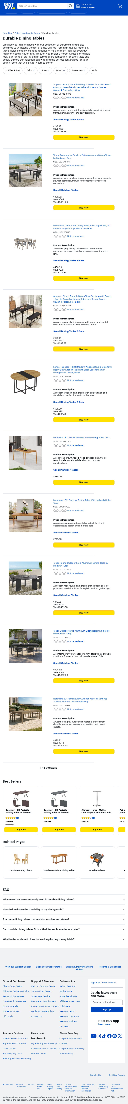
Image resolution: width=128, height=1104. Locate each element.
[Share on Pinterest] (114, 1036)
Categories (77, 70)
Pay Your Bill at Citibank (14, 1043)
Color (29, 70)
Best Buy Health (67, 1011)
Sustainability (66, 1053)
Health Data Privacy (59, 1086)
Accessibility (8, 1084)
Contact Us (36, 1016)
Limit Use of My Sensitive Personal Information (87, 1087)
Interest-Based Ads (40, 1086)
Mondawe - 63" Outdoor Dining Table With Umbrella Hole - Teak (82, 501)
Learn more (104, 1024)
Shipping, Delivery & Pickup (16, 991)
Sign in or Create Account (103, 982)
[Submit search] (70, 6)
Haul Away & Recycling (42, 1011)
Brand (59, 70)
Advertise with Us (68, 996)
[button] (85, 6)
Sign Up (107, 1009)
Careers (63, 1043)
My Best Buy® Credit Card (15, 1038)
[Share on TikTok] (104, 1036)
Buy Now (83, 137)
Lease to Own (9, 1048)
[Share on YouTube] (93, 1036)
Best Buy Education (69, 1016)
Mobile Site (95, 1075)
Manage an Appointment (43, 1001)
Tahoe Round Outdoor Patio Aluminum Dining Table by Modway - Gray (80, 564)
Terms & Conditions (21, 1085)
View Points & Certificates (43, 1048)
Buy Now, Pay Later (12, 1053)
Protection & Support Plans (44, 1006)
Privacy (31, 1084)
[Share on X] (120, 1036)
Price (44, 70)
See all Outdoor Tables (65, 190)
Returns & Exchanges (13, 996)
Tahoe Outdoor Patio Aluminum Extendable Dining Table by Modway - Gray (81, 632)
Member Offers (38, 1053)
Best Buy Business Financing (17, 1058)
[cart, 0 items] (120, 6)
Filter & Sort (14, 70)
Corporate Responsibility (72, 1048)
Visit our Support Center (43, 986)
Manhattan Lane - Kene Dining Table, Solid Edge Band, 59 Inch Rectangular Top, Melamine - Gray (81, 227)
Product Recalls (10, 1006)
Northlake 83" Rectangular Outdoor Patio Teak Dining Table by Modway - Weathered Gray (80, 700)
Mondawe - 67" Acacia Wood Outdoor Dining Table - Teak (81, 437)
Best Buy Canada (116, 1075)
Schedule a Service (40, 996)
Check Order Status (12, 986)
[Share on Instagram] (98, 1036)
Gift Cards (8, 1016)
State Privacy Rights (50, 1086)
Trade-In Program (11, 1011)
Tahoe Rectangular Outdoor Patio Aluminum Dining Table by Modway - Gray (81, 156)
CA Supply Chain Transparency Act (117, 1087)
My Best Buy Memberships (44, 1043)
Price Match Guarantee (14, 1001)
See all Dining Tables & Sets (68, 119)
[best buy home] (9, 6)
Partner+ (64, 1026)
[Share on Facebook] (109, 1036)
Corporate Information (71, 1038)
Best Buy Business (68, 1021)
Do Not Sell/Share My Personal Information (71, 1087)
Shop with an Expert (41, 991)
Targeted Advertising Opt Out (103, 1086)
